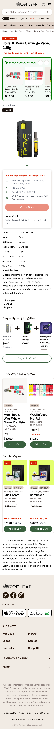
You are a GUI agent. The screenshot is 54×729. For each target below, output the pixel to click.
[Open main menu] (4, 4)
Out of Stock (27, 207)
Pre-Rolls (40, 25)
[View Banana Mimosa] (27, 328)
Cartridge (23, 246)
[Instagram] (21, 595)
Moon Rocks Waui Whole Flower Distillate (14, 418)
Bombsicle (37, 495)
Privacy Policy (24, 712)
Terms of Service (42, 712)
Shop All (33, 648)
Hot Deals (8, 633)
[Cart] (49, 4)
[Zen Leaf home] (27, 4)
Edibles (30, 25)
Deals (5, 25)
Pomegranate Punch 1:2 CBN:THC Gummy (45, 339)
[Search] (48, 12)
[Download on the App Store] (14, 613)
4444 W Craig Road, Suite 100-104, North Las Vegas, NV (28, 182)
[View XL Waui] (8, 328)
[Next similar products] (46, 62)
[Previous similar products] (40, 62)
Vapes (21, 25)
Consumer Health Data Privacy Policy (27, 719)
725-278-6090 (19, 187)
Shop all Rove (8, 105)
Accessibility (10, 712)
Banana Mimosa (25, 338)
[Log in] (43, 5)
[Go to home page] (27, 586)
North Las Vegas (17, 31)
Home (4, 31)
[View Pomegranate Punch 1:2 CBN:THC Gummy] (46, 328)
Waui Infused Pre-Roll (39, 416)
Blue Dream (12, 495)
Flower (13, 25)
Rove (21, 237)
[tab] (27, 165)
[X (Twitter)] (5, 595)
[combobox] (25, 12)
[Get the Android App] (40, 613)
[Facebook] (13, 595)
